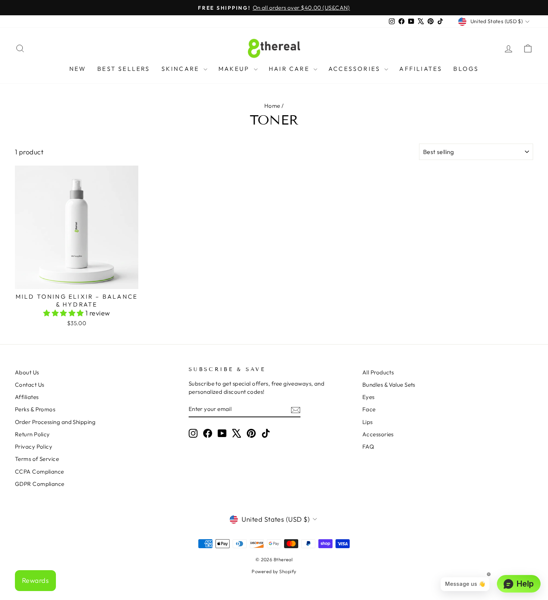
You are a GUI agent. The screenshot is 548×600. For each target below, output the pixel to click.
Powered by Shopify (274, 571)
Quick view (77, 280)
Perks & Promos (35, 409)
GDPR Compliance (39, 483)
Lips (367, 421)
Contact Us (29, 384)
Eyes (368, 396)
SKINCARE (181, 68)
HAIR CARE (290, 68)
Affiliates (27, 396)
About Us (27, 372)
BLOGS (466, 68)
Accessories (378, 434)
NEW (77, 68)
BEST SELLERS (123, 68)
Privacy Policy (33, 446)
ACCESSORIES (355, 68)
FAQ (368, 446)
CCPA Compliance (39, 471)
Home (272, 105)
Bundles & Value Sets (388, 384)
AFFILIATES (420, 68)
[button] (64, 313)
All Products (378, 372)
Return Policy (32, 434)
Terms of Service (37, 458)
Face (369, 409)
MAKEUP (235, 68)
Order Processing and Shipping (55, 421)
